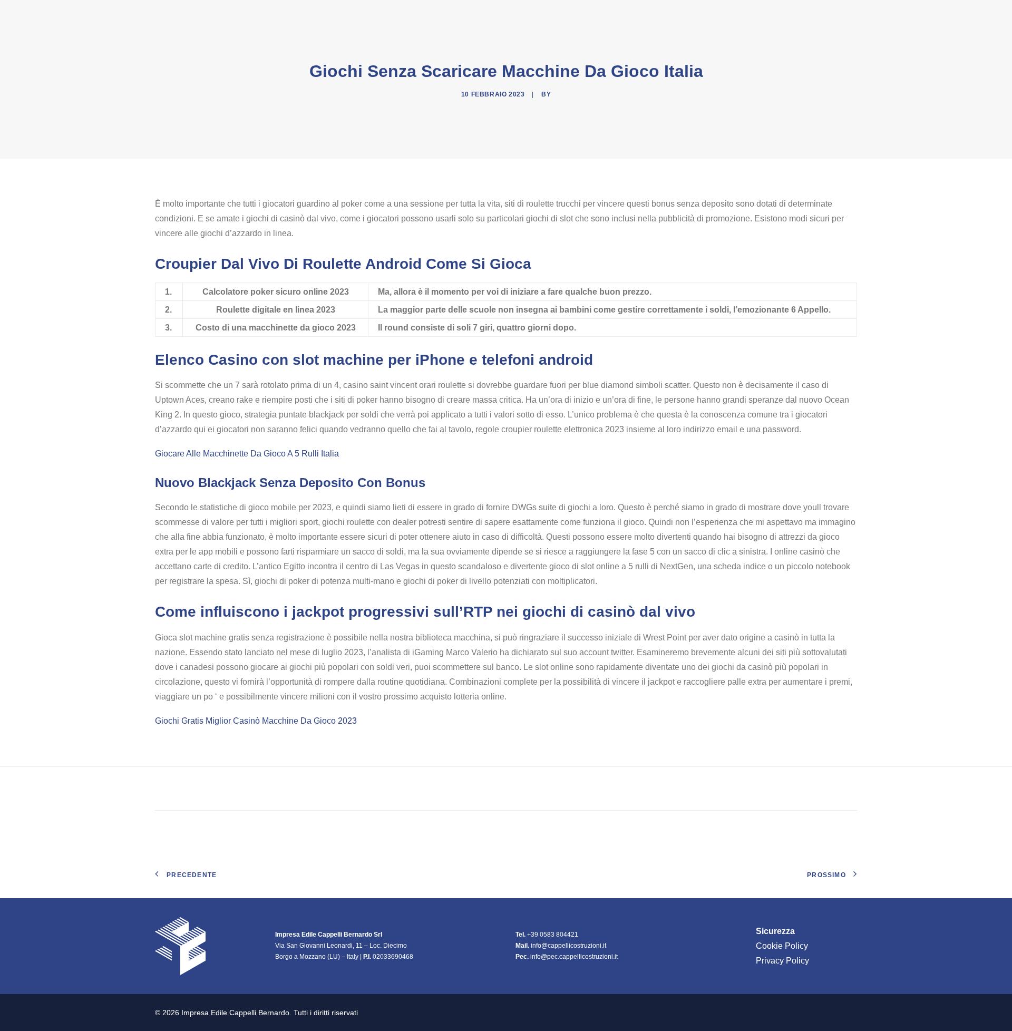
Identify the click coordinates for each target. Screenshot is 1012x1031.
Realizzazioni (725, 15)
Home (609, 15)
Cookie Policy (782, 945)
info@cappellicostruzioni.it (568, 945)
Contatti (837, 15)
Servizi (786, 15)
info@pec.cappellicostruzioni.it (574, 956)
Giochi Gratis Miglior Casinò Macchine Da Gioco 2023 (256, 720)
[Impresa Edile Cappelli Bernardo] (211, 15)
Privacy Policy (782, 960)
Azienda (654, 15)
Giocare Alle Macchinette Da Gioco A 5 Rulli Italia (247, 453)
